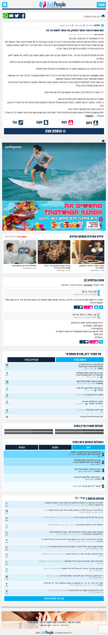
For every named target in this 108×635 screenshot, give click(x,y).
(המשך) (89, 116)
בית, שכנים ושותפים (92, 16)
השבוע (55, 447)
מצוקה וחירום (33, 622)
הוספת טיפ (22, 236)
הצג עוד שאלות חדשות (54, 598)
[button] (103, 141)
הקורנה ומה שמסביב (45, 625)
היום (89, 447)
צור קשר (71, 622)
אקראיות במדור (31, 360)
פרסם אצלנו (61, 622)
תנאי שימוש (51, 622)
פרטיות (42, 622)
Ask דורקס (65, 625)
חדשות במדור (80, 360)
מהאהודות (88, 285)
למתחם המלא (10, 236)
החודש (22, 447)
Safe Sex (56, 625)
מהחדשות (65, 285)
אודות (78, 622)
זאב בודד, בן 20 (89, 291)
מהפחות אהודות (76, 285)
